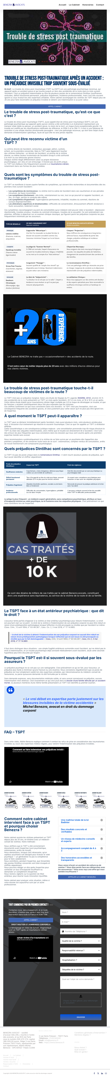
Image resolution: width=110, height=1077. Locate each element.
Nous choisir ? (80, 1047)
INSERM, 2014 (84, 398)
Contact (6, 1066)
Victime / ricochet (9, 1062)
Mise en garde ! (81, 1052)
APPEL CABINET (55, 106)
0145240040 (55, 1038)
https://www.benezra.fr (54, 1042)
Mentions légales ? (82, 1035)
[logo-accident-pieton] (28, 796)
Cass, (49, 639)
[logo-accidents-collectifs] (99, 796)
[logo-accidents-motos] (46, 796)
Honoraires (26, 1064)
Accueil (5, 1055)
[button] (81, 821)
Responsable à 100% (10, 1064)
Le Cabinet (17, 1055)
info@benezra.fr (51, 1040)
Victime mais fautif (9, 1059)
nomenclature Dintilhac (50, 455)
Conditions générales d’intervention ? (90, 1033)
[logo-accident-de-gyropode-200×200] (81, 796)
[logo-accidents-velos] (64, 796)
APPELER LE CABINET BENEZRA (82, 877)
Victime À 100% (8, 1057)
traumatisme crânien (60, 164)
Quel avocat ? (80, 1050)
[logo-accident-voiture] (11, 796)
